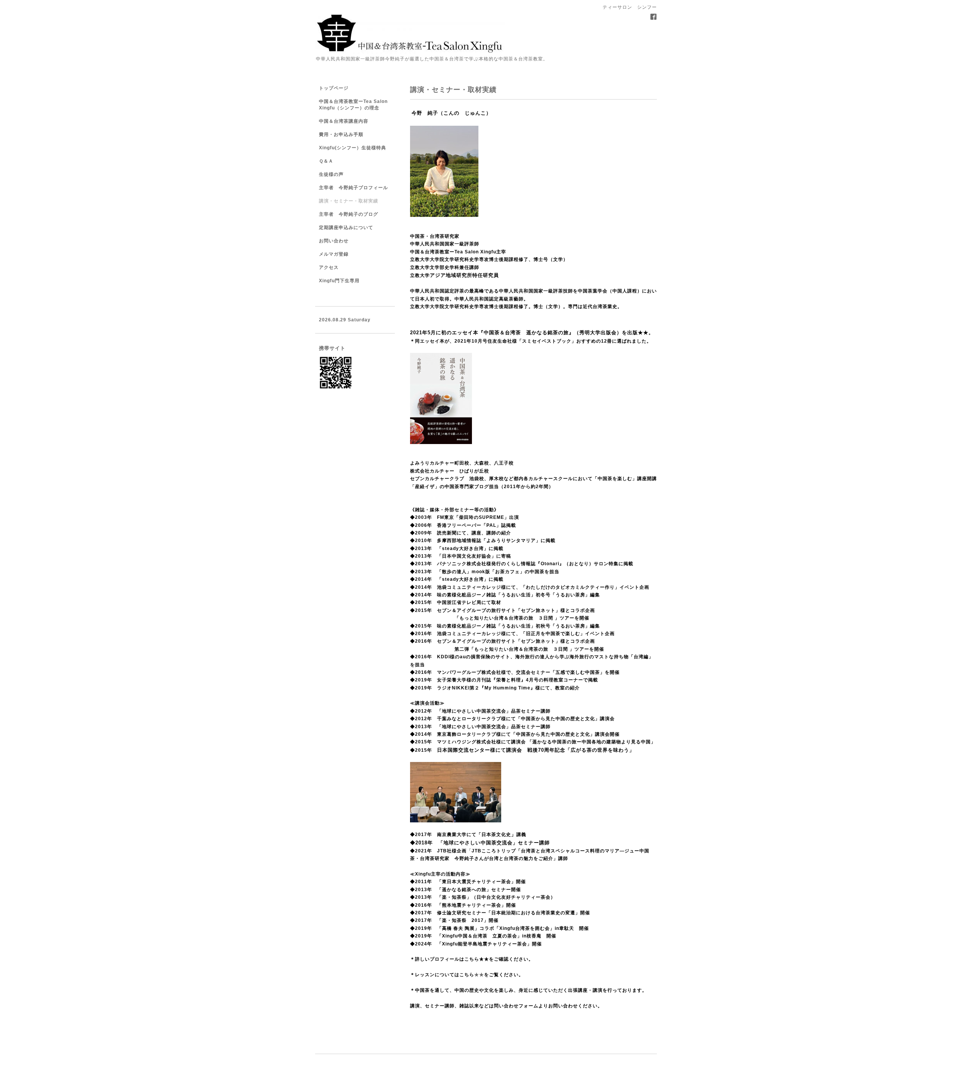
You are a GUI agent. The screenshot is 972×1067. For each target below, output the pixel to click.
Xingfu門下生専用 (339, 280)
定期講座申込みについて (346, 227)
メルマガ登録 (334, 254)
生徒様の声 (331, 174)
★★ (643, 332)
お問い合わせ (334, 240)
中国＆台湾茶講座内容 (343, 121)
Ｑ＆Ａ (326, 161)
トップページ (334, 88)
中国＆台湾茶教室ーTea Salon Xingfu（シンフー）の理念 (353, 105)
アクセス (329, 267)
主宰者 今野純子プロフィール (353, 187)
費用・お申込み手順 (341, 134)
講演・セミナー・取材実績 (348, 201)
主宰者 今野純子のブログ (348, 214)
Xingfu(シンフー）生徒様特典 (352, 147)
